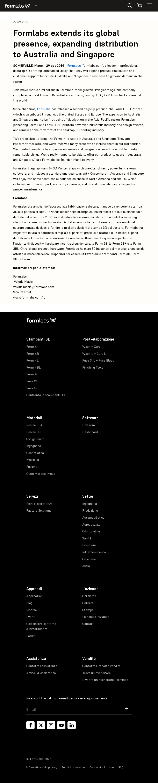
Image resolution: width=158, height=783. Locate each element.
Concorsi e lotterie (101, 767)
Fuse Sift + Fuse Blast (98, 360)
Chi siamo (89, 596)
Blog (29, 603)
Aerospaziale (91, 524)
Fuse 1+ (31, 388)
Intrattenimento (94, 552)
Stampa (88, 610)
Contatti (88, 624)
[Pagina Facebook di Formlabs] (30, 725)
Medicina (32, 459)
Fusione (31, 466)
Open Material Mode (40, 473)
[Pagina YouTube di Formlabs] (61, 725)
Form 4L (32, 360)
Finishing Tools (92, 367)
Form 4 (31, 346)
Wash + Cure (91, 346)
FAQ (120, 767)
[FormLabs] (17, 6)
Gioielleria (89, 559)
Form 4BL (33, 367)
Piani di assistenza (39, 504)
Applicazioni (34, 596)
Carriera (88, 603)
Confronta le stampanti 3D (45, 395)
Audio (86, 566)
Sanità (86, 538)
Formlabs (74, 65)
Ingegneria (33, 446)
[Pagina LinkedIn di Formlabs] (71, 725)
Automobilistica (93, 517)
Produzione (90, 510)
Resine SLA (34, 425)
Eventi (30, 617)
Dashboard (90, 432)
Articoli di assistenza (41, 673)
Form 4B (32, 353)
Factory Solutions (38, 510)
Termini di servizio (73, 767)
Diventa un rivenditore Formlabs (105, 680)
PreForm (88, 425)
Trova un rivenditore (96, 673)
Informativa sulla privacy (41, 767)
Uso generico (35, 439)
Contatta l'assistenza (41, 666)
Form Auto (34, 374)
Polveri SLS (34, 432)
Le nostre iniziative (95, 617)
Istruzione (89, 545)
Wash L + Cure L (94, 353)
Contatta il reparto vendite (101, 666)
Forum (31, 636)
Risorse (31, 610)
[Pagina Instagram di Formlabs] (51, 725)
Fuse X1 (31, 381)
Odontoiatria (35, 453)
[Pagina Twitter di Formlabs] (41, 725)
